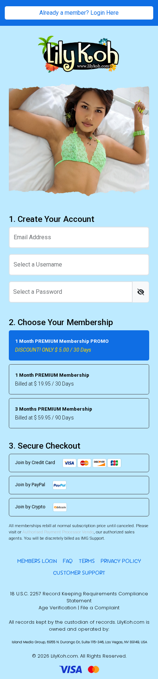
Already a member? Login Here (79, 12)
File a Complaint (99, 608)
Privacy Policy (121, 561)
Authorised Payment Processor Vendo (58, 532)
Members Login (37, 561)
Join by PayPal (30, 485)
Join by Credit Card (35, 463)
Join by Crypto (31, 507)
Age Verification (57, 608)
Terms (87, 561)
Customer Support (79, 573)
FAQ (68, 561)
